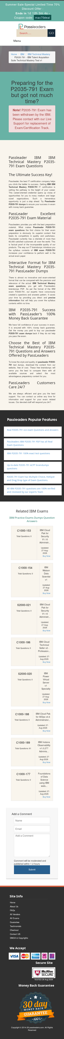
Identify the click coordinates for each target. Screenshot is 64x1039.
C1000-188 (22, 714)
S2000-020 (25, 674)
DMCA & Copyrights (19, 937)
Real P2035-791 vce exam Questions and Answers (32, 429)
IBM (22, 54)
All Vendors (15, 914)
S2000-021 (24, 605)
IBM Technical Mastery (39, 54)
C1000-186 (23, 642)
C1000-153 (24, 530)
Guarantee (14, 922)
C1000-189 (23, 742)
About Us (14, 906)
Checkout (14, 930)
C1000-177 (23, 774)
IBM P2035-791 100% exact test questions (28, 453)
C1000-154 (25, 568)
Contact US (15, 934)
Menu (17, 41)
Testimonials (15, 926)
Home (14, 54)
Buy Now (46, 556)
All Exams (14, 918)
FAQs (12, 910)
